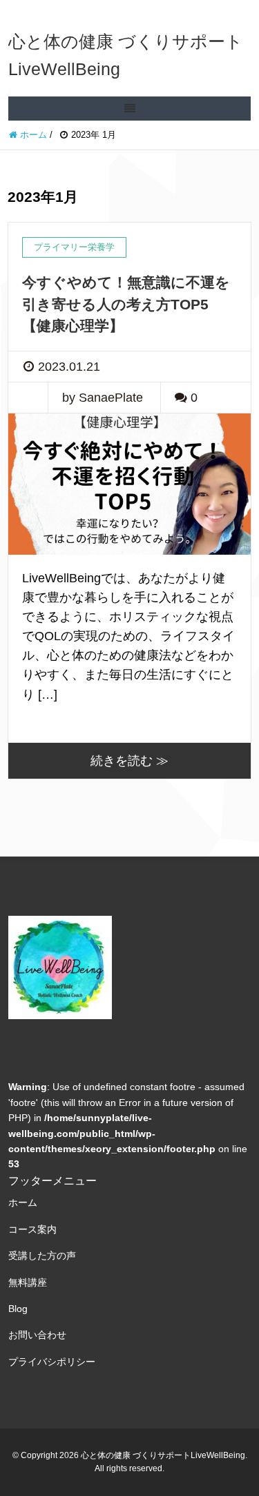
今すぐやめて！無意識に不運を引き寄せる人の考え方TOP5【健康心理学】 (126, 304)
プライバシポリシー (51, 1361)
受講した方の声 (42, 1255)
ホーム (22, 1202)
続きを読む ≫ (129, 761)
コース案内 (32, 1229)
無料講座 (27, 1282)
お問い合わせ (37, 1334)
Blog (18, 1308)
